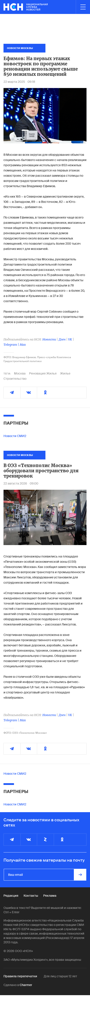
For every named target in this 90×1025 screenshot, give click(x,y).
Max (23, 345)
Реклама (49, 896)
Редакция (10, 896)
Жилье (65, 373)
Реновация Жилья (43, 373)
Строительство (14, 379)
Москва (20, 373)
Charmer (26, 985)
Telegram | (11, 345)
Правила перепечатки (20, 976)
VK (70, 339)
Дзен (62, 339)
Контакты (31, 896)
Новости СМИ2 (14, 436)
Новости (49, 339)
